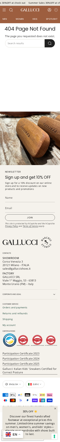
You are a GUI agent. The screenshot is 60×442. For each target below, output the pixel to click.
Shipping (8, 319)
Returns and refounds (15, 313)
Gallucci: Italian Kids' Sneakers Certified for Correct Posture (30, 370)
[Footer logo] (27, 242)
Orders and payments (15, 307)
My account (9, 325)
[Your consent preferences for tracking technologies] (54, 436)
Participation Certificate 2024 (21, 358)
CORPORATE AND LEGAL (12, 294)
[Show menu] (4, 10)
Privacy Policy (11, 226)
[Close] (55, 408)
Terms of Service (30, 226)
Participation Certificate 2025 (21, 363)
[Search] (50, 43)
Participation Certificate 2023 (21, 353)
